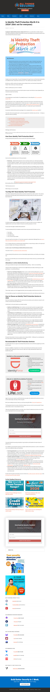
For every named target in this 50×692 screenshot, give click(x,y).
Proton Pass (16, 618)
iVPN (14, 659)
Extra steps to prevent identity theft (15, 125)
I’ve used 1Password (21, 459)
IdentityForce (20, 72)
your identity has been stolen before (20, 250)
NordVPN (15, 655)
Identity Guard (35, 110)
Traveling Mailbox (15, 604)
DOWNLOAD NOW (25, 10)
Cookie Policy (32, 689)
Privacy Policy (21, 689)
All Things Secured (25, 5)
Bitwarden (15, 625)
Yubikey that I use (26, 465)
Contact (39, 689)
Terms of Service (26, 689)
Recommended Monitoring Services (18, 124)
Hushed (13, 608)
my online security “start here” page (35, 473)
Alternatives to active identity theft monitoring (19, 121)
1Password (16, 621)
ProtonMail (16, 634)
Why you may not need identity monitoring (17, 119)
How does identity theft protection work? (16, 118)
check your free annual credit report (36, 273)
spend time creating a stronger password (33, 455)
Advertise (36, 689)
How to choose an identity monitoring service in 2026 (19, 122)
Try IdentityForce (34, 370)
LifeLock (26, 72)
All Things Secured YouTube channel (12, 475)
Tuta (14, 638)
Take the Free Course (25, 684)
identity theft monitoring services (32, 104)
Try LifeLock (34, 393)
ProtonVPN (16, 651)
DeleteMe (14, 601)
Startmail (15, 642)
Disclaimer (16, 689)
